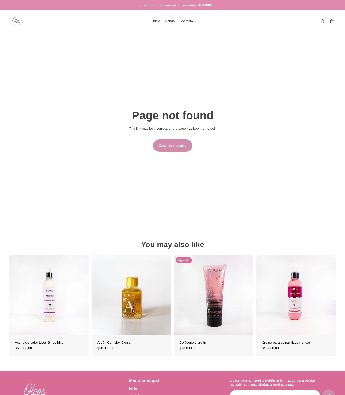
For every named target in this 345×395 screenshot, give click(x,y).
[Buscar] (322, 21)
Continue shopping (173, 145)
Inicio (133, 389)
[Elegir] (164, 327)
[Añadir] (81, 327)
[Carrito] (332, 21)
